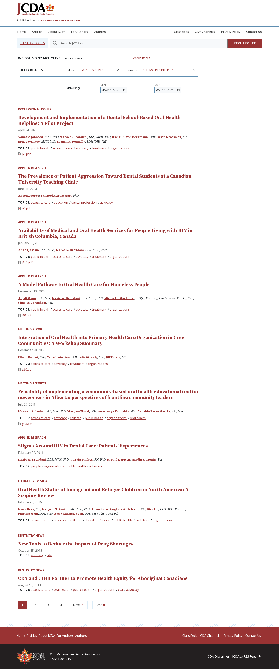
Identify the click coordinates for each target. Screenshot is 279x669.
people (36, 466)
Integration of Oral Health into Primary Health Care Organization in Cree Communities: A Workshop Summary (101, 340)
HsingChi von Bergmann (130, 137)
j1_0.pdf (27, 262)
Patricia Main (28, 513)
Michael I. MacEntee (119, 298)
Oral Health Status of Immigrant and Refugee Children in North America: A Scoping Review (103, 492)
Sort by (69, 70)
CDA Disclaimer (218, 656)
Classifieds (181, 32)
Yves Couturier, (58, 357)
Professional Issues (34, 109)
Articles (37, 32)
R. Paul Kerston (118, 459)
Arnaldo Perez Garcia (153, 411)
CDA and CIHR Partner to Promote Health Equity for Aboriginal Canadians (102, 578)
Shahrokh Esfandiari (56, 195)
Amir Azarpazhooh (68, 513)
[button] (32, 43)
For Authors (79, 32)
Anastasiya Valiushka (113, 411)
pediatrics (142, 520)
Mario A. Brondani (73, 137)
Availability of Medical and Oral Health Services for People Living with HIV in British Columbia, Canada (105, 233)
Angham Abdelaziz (124, 509)
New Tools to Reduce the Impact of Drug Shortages (75, 543)
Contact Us (254, 32)
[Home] (37, 9)
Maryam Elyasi (78, 411)
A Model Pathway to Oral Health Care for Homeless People (84, 284)
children (75, 418)
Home (21, 32)
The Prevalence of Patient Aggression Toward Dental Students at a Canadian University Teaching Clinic (105, 179)
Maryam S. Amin (30, 411)
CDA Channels (205, 32)
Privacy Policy (230, 32)
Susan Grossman (168, 137)
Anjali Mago (27, 298)
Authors (100, 32)
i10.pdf (26, 315)
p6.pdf (26, 154)
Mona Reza (26, 509)
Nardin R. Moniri (144, 459)
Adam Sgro (99, 509)
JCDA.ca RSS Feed (244, 656)
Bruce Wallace (29, 141)
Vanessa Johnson (30, 137)
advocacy (82, 148)
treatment (99, 148)
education (61, 202)
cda (49, 555)
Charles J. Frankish (32, 303)
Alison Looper (28, 195)
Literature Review (32, 481)
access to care (62, 148)
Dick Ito (152, 509)
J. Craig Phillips (81, 459)
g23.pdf (27, 424)
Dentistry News (31, 535)
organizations (120, 148)
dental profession (84, 202)
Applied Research (32, 168)
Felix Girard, (87, 357)
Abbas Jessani (28, 250)
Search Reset (141, 58)
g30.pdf (27, 369)
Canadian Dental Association (61, 20)
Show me (132, 70)
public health (40, 148)
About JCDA (56, 32)
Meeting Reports (32, 383)
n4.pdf (26, 208)
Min (103, 85)
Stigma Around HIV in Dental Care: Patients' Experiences (83, 445)
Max (157, 85)
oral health (138, 418)
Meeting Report (31, 329)
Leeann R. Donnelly (71, 141)
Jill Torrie (113, 357)
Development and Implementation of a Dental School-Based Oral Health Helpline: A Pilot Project (99, 120)
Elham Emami (28, 357)
